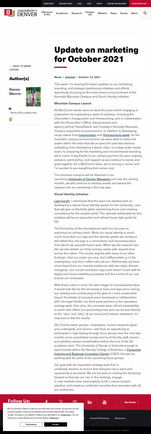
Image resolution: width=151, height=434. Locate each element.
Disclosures (120, 418)
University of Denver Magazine (89, 179)
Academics (62, 13)
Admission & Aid (46, 13)
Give (79, 3)
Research (77, 13)
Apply (99, 3)
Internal (70, 77)
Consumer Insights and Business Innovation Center (97, 351)
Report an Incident (117, 3)
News (114, 13)
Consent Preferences (100, 418)
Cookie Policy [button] (66, 415)
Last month (62, 201)
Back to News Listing (20, 67)
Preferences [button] (54, 418)
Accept (55, 425)
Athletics (102, 13)
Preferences (31, 425)
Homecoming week (116, 135)
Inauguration (87, 135)
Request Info (65, 3)
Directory (49, 3)
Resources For (139, 3)
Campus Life (89, 13)
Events (124, 13)
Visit (89, 3)
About (134, 13)
